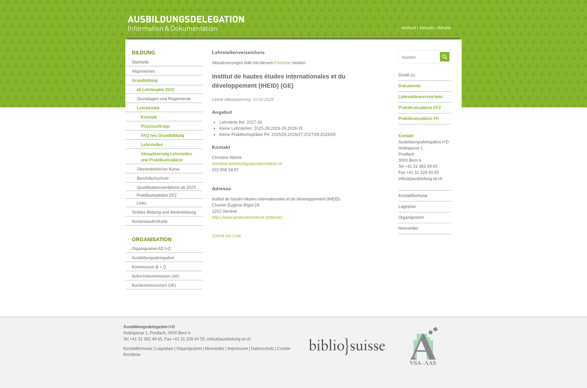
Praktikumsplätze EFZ (419, 107)
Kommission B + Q (149, 267)
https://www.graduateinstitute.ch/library (247, 217)
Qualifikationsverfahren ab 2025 (166, 187)
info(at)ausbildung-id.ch (420, 178)
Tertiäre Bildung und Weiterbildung (164, 212)
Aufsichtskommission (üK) (155, 276)
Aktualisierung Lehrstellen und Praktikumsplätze (166, 157)
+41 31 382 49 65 (146, 339)
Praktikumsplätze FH (418, 118)
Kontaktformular (413, 195)
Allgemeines (143, 71)
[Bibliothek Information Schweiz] (347, 353)
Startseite (140, 62)
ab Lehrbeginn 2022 (156, 89)
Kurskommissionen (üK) (154, 285)
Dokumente (409, 86)
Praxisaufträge (155, 126)
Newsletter (408, 228)
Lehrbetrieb (148, 108)
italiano (444, 27)
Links (141, 203)
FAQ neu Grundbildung (162, 135)
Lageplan (407, 206)
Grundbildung (145, 80)
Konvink (149, 117)
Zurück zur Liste (226, 235)
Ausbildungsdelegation (153, 257)
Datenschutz (262, 348)
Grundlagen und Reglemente (164, 98)
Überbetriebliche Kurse (158, 169)
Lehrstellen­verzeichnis (420, 96)
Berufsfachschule (153, 178)
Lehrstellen (152, 144)
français (427, 27)
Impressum (238, 348)
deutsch (409, 27)
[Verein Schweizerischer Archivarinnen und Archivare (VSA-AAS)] (424, 368)
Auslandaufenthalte (150, 221)
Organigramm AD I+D (151, 248)
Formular (282, 62)
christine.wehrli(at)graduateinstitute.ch (247, 163)
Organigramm (411, 217)
